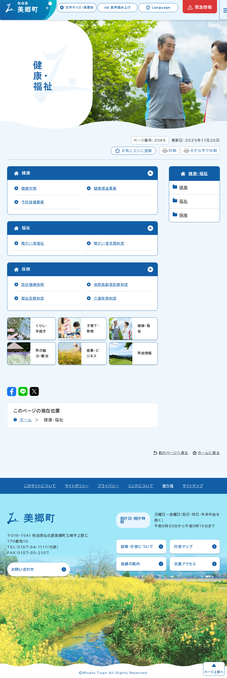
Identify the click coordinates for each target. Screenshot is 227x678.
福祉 (26, 228)
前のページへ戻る (173, 453)
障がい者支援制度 (109, 243)
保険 (26, 269)
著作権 (168, 486)
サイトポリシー (77, 486)
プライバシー (108, 486)
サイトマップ (193, 486)
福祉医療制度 (32, 298)
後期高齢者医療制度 (111, 284)
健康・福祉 (198, 174)
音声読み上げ (121, 7)
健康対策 (29, 188)
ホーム (26, 420)
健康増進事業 (105, 188)
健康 (26, 173)
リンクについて (140, 486)
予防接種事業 (32, 202)
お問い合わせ (22, 569)
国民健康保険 (32, 284)
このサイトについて (40, 486)
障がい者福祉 (32, 243)
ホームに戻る (209, 453)
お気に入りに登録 (137, 150)
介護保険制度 (105, 298)
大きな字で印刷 (203, 150)
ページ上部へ (214, 672)
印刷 (172, 150)
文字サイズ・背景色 (80, 7)
